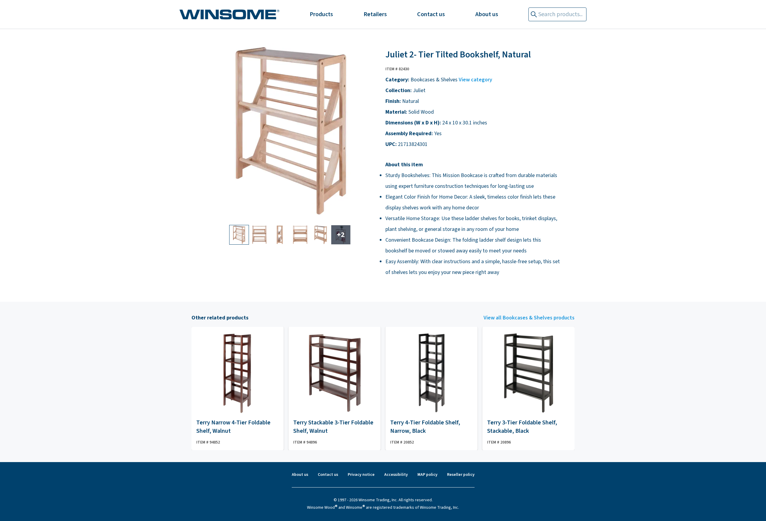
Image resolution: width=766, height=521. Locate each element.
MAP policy (427, 475)
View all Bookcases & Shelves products (529, 318)
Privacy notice (361, 475)
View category (475, 79)
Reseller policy (461, 475)
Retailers (375, 14)
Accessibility (396, 475)
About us (486, 14)
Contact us (431, 14)
